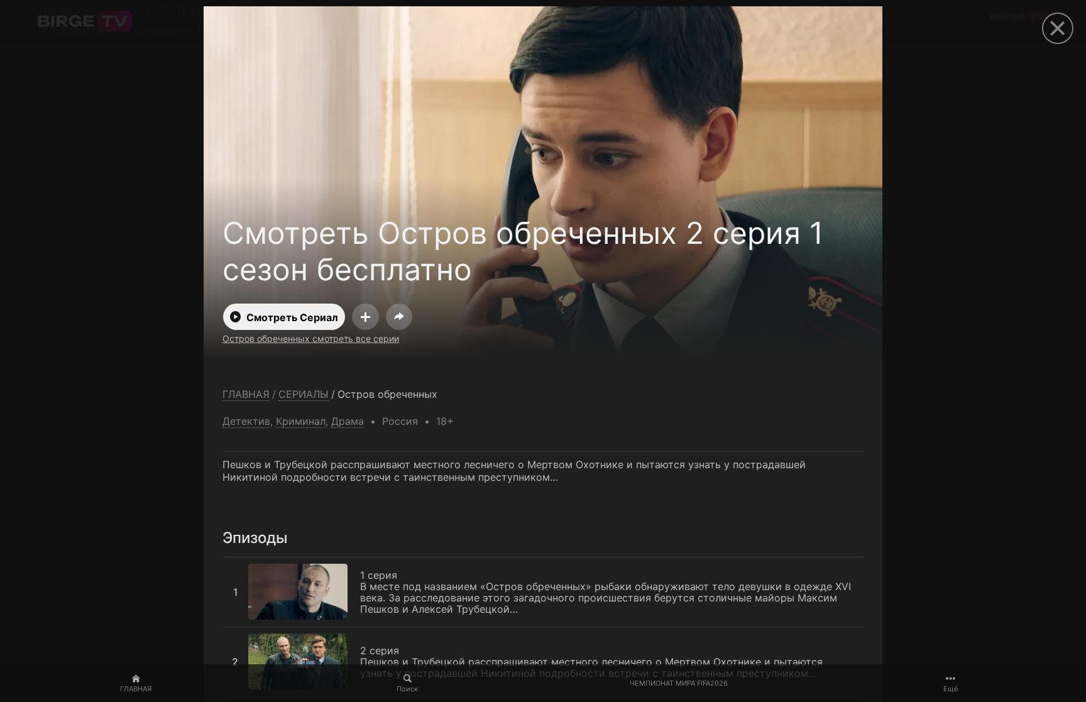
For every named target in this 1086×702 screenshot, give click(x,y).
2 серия (241, 633)
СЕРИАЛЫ (303, 394)
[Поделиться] (399, 317)
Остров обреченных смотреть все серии (310, 338)
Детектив (246, 421)
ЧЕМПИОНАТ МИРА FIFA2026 (679, 683)
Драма (347, 421)
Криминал (301, 421)
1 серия (241, 563)
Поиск (407, 688)
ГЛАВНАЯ (135, 688)
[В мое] (365, 317)
